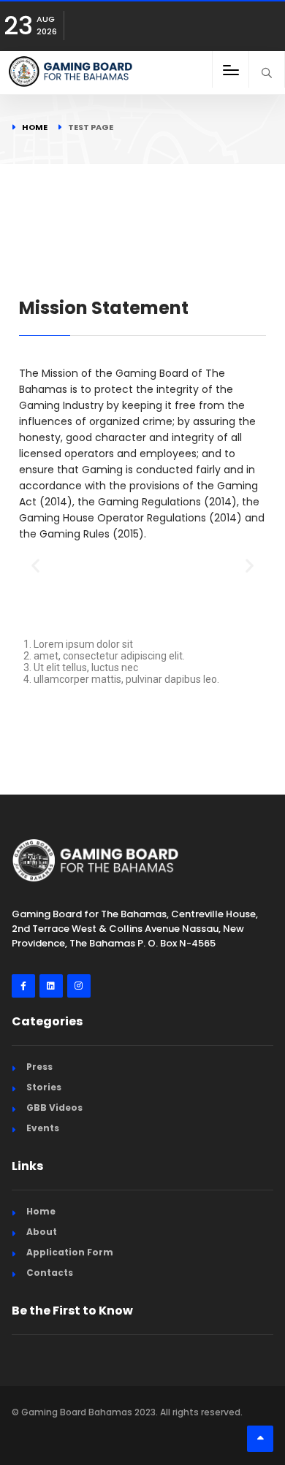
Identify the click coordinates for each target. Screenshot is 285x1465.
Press (39, 1066)
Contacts (49, 1272)
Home (35, 127)
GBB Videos (54, 1107)
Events (42, 1128)
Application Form (69, 1252)
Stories (43, 1087)
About (41, 1231)
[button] (35, 565)
